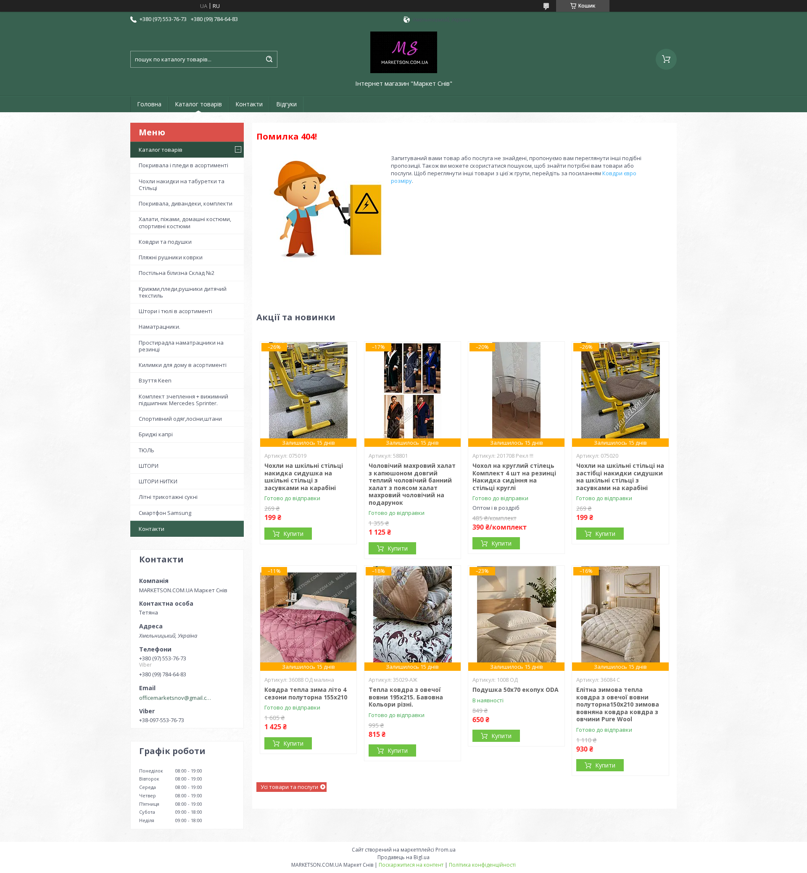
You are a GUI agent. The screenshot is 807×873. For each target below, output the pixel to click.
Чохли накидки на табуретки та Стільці (181, 184)
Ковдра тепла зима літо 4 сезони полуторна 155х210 (305, 693)
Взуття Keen (155, 380)
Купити (293, 534)
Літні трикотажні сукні (168, 497)
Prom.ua (445, 849)
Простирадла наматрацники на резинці (181, 346)
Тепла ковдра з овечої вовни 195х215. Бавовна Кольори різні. (406, 697)
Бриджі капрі (156, 434)
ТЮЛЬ (146, 450)
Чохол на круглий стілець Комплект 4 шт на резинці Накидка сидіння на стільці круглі (514, 477)
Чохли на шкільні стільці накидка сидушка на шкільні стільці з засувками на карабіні (303, 477)
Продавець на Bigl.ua (403, 857)
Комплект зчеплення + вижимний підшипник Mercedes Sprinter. (183, 400)
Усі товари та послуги (289, 787)
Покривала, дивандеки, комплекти (185, 203)
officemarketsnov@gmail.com (176, 697)
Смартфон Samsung (165, 513)
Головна (149, 104)
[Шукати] (269, 59)
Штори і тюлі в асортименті (175, 311)
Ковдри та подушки (165, 241)
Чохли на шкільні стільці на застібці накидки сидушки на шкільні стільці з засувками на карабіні (620, 477)
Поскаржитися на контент (411, 864)
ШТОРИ (148, 465)
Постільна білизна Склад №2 (176, 273)
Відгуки (286, 104)
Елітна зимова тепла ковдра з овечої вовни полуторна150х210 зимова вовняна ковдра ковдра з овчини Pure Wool (617, 704)
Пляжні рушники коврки (171, 257)
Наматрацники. (159, 326)
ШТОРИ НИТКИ (158, 481)
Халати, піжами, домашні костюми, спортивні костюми (185, 222)
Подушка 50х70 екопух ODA (515, 690)
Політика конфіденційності (482, 864)
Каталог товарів (198, 104)
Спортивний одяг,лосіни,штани (180, 418)
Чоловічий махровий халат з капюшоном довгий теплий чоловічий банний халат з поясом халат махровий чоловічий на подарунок (412, 484)
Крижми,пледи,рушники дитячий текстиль (183, 292)
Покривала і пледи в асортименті (183, 165)
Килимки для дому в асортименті (183, 365)
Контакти (249, 104)
